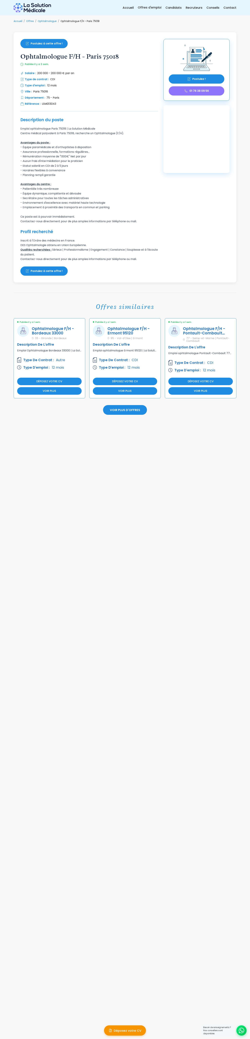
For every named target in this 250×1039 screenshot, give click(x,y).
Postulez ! (199, 79)
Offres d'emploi (149, 7)
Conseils (212, 7)
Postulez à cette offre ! (47, 43)
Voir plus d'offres (125, 410)
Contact (229, 7)
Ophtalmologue (47, 21)
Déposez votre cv (49, 381)
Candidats (173, 7)
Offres (30, 21)
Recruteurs (194, 7)
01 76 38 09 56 (199, 91)
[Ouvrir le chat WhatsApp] (241, 1030)
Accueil (128, 7)
